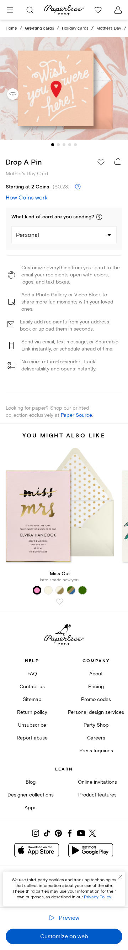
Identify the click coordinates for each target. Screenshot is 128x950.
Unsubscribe (32, 725)
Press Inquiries (96, 751)
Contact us (32, 687)
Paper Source (76, 415)
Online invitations (97, 782)
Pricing (96, 687)
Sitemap (32, 699)
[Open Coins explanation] (78, 187)
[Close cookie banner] (120, 876)
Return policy (32, 712)
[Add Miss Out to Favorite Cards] (59, 601)
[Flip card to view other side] (18, 94)
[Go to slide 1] (52, 144)
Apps (31, 808)
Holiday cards (75, 28)
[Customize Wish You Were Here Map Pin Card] (64, 88)
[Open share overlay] (118, 161)
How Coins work (27, 197)
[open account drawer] (118, 10)
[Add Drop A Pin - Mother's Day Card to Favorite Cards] (101, 162)
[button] (99, 216)
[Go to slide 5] (75, 144)
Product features (97, 795)
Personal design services (96, 712)
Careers (96, 738)
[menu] (10, 10)
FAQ (32, 674)
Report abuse (32, 738)
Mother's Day (108, 28)
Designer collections (30, 795)
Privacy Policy (97, 897)
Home (11, 28)
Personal (27, 235)
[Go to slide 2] (58, 144)
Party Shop (96, 725)
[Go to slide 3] (64, 144)
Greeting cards (39, 28)
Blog (31, 782)
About (96, 674)
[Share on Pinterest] (58, 833)
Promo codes (96, 699)
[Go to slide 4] (69, 144)
